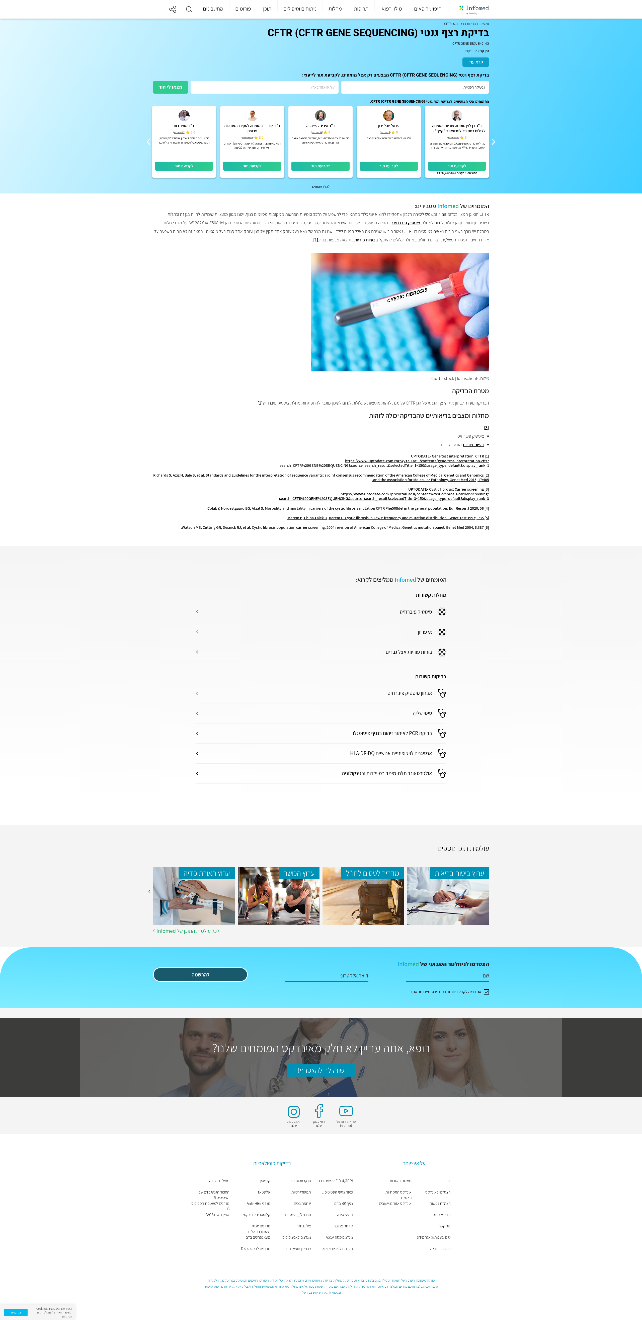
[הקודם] (493, 142)
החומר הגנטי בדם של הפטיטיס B (214, 1195)
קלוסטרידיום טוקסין (256, 1214)
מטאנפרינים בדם (258, 1237)
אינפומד (484, 23)
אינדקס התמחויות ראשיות (398, 1195)
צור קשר (445, 1226)
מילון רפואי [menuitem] (391, 8)
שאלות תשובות (401, 1180)
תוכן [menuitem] (267, 8)
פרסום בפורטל (440, 1248)
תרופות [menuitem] (361, 8)
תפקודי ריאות (301, 1192)
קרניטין (265, 1180)
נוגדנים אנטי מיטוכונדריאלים (259, 1228)
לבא (149, 891)
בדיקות (471, 23)
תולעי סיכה (345, 1214)
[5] (487, 517)
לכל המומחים (321, 186)
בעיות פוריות (364, 240)
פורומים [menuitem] (243, 8)
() (453, 138)
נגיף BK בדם (343, 1203)
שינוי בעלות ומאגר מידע (434, 1237)
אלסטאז (264, 1192)
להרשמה (200, 974)
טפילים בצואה (219, 1180)
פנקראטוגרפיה (300, 1180)
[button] (189, 9)
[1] (315, 240)
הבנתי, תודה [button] (16, 1312)
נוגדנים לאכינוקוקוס (296, 1237)
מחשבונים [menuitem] (213, 8)
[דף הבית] (470, 9)
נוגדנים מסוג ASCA (339, 1237)
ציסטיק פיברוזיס (406, 223)
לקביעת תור (457, 166)
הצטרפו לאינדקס (438, 1192)
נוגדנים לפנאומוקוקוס (337, 1248)
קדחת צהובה (343, 1226)
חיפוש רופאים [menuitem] (427, 8)
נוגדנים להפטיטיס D (255, 1248)
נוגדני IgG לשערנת (297, 1214)
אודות (446, 1180)
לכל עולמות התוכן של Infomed (187, 930)
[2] (260, 403)
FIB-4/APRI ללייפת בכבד (334, 1180)
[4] (487, 508)
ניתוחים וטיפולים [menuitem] (299, 8)
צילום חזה (303, 1226)
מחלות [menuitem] (335, 8)
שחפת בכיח (302, 1203)
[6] (487, 527)
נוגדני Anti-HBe (258, 1203)
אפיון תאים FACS (217, 1214)
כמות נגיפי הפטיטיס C (337, 1192)
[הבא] (148, 142)
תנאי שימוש (442, 1214)
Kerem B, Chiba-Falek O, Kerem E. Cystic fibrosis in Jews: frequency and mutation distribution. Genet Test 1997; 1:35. (385, 517)
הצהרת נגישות (440, 1203)
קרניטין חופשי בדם (297, 1248)
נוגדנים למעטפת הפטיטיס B (210, 1206)
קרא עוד (475, 62)
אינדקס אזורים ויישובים (395, 1203)
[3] (486, 427)
